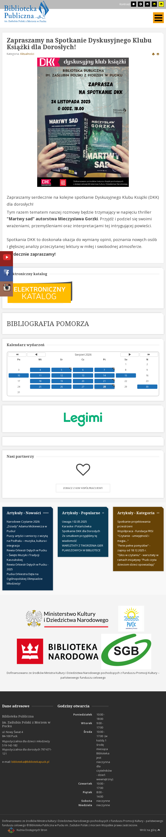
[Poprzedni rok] (17, 355)
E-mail (158, 53)
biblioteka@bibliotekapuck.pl (30, 762)
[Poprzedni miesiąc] (36, 355)
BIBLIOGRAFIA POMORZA (48, 323)
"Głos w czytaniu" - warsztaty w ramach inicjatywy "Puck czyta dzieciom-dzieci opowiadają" (137, 559)
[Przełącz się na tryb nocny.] (140, 4)
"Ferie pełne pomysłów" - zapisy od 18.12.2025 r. (133, 548)
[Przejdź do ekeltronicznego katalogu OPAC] (40, 292)
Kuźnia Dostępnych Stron (32, 830)
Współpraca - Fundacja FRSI (135, 531)
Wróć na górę (148, 830)
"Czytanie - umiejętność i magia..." (133, 538)
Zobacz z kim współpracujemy (83, 488)
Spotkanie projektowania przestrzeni (133, 524)
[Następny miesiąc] (129, 355)
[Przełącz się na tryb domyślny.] (133, 4)
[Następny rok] (149, 355)
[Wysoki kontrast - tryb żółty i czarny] (161, 4)
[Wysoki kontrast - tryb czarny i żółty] (154, 4)
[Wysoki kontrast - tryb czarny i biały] (147, 4)
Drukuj (153, 53)
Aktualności (27, 54)
